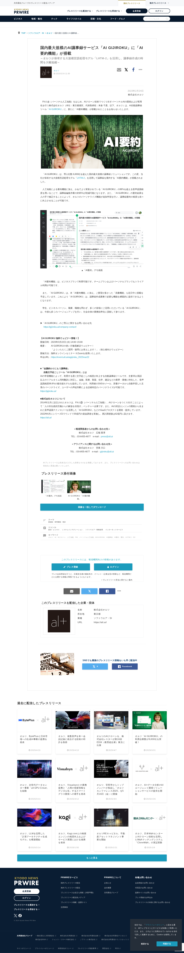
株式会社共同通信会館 (89, 936)
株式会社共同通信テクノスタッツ (114, 939)
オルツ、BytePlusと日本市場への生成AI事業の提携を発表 (34, 739)
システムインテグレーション (72, 529)
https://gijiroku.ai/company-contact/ (60, 327)
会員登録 (137, 11)
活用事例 (64, 907)
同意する (167, 944)
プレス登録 (72, 567)
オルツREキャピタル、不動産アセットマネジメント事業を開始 (111, 836)
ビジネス (18, 19)
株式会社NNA (40, 939)
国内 (132, 3)
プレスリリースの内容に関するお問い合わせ (152, 902)
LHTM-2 (81, 178)
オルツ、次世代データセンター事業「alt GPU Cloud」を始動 (34, 788)
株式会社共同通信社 (67, 936)
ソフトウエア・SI (36, 33)
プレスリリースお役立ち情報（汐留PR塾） (78, 893)
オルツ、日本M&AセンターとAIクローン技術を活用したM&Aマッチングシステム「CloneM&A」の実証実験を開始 (149, 839)
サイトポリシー (23, 948)
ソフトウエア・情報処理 (94, 529)
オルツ (49, 33)
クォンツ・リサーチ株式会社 (63, 939)
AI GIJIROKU (55, 109)
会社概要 (107, 888)
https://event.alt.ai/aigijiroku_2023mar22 (70, 357)
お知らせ (107, 883)
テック (54, 19)
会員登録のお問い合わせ (144, 883)
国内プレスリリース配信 (70, 883)
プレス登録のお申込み (144, 897)
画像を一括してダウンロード (92, 507)
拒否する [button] (145, 944)
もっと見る (92, 858)
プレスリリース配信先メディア (73, 897)
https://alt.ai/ (46, 417)
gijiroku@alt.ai (107, 451)
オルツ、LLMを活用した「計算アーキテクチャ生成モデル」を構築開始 (33, 836)
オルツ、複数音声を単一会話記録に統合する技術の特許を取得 (72, 739)
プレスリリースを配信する (79, 11)
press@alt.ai (107, 436)
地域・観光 (36, 19)
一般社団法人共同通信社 (44, 936)
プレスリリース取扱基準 (87, 948)
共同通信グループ (111, 893)
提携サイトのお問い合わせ (145, 893)
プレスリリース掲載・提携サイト (74, 902)
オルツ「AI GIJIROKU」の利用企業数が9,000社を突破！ (149, 739)
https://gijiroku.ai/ (48, 391)
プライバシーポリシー (155, 925)
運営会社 (105, 948)
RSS (117, 948)
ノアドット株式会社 (87, 939)
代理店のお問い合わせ (144, 888)
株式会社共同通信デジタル (115, 936)
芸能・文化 (96, 19)
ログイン (159, 11)
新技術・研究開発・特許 (57, 522)
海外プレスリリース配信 (70, 888)
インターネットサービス (114, 529)
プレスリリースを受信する (108, 11)
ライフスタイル (74, 19)
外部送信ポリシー (65, 948)
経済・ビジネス (54, 529)
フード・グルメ (117, 19)
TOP (23, 33)
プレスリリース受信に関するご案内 (117, 580)
